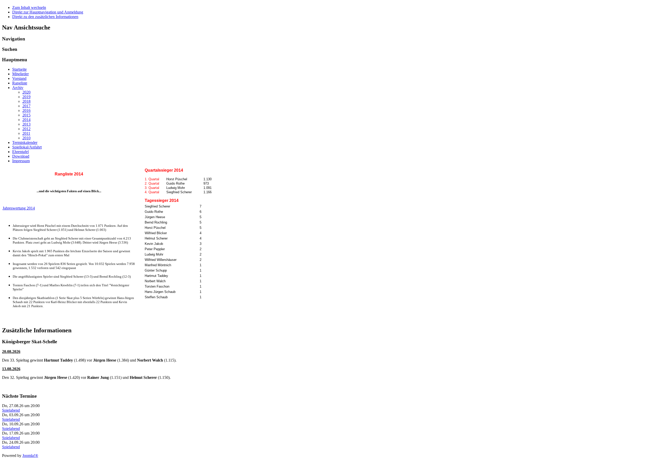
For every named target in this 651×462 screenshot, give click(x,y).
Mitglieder (20, 74)
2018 (26, 101)
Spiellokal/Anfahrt (27, 147)
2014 (26, 119)
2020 (26, 92)
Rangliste (19, 83)
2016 (26, 110)
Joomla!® (30, 455)
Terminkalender (24, 142)
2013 (26, 124)
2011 (26, 133)
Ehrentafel (20, 152)
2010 (26, 138)
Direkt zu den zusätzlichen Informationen (45, 16)
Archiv (17, 87)
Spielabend (11, 410)
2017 (26, 106)
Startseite (19, 69)
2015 (26, 115)
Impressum (21, 161)
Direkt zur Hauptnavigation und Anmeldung (47, 12)
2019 (26, 97)
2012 (26, 129)
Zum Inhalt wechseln (29, 7)
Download (20, 156)
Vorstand (19, 78)
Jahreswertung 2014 (19, 208)
